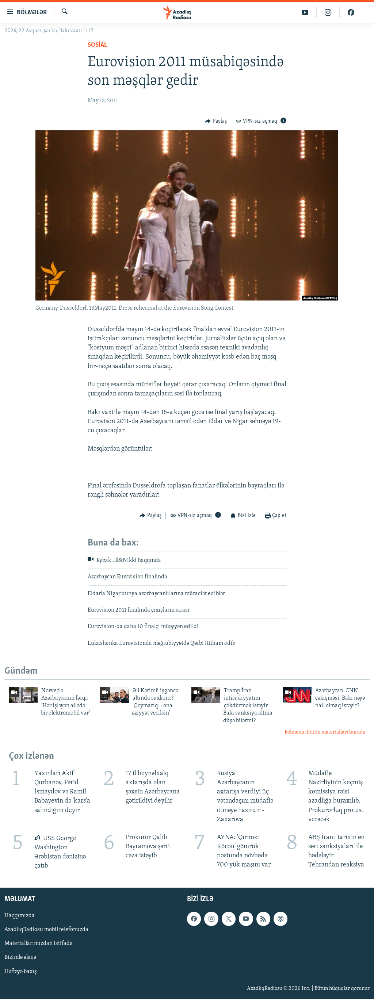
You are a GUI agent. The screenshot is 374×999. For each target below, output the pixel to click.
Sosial (97, 45)
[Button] (216, 121)
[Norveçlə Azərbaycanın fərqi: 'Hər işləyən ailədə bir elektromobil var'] (23, 695)
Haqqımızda (19, 916)
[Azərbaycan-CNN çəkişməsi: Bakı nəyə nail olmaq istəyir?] (297, 695)
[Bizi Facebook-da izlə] (351, 12)
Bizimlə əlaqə (20, 958)
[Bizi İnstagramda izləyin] (328, 12)
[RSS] (263, 919)
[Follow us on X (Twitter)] (229, 919)
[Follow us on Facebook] (194, 919)
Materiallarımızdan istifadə (38, 944)
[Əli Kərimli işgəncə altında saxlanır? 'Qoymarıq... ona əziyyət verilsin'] (114, 695)
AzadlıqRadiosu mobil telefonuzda (46, 930)
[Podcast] (280, 919)
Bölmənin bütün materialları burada (325, 732)
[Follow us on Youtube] (246, 919)
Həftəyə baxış (20, 972)
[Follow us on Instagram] (211, 919)
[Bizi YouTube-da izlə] (305, 12)
